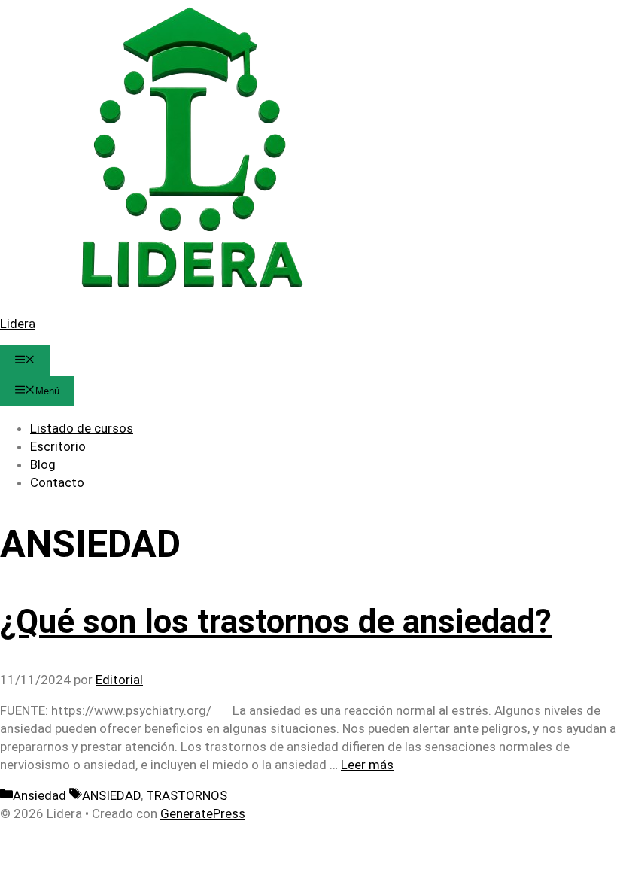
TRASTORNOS (186, 795)
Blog (43, 464)
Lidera (17, 323)
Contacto (57, 482)
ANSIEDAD (111, 795)
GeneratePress (202, 813)
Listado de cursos (81, 428)
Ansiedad (39, 795)
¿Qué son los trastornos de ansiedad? (276, 621)
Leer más (367, 764)
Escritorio (58, 446)
